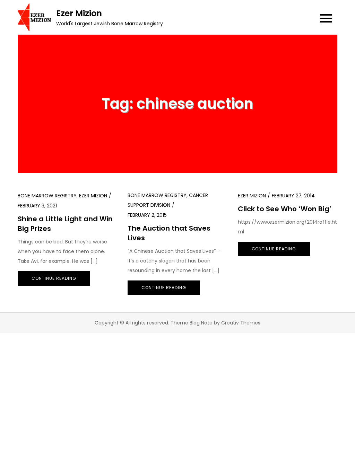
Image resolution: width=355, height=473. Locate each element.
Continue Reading (54, 278)
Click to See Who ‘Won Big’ (284, 209)
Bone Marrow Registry (47, 195)
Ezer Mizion (79, 13)
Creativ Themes (240, 322)
